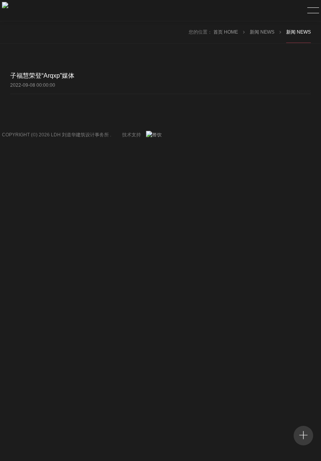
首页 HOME (226, 32)
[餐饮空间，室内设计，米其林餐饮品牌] (156, 135)
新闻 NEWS (263, 32)
